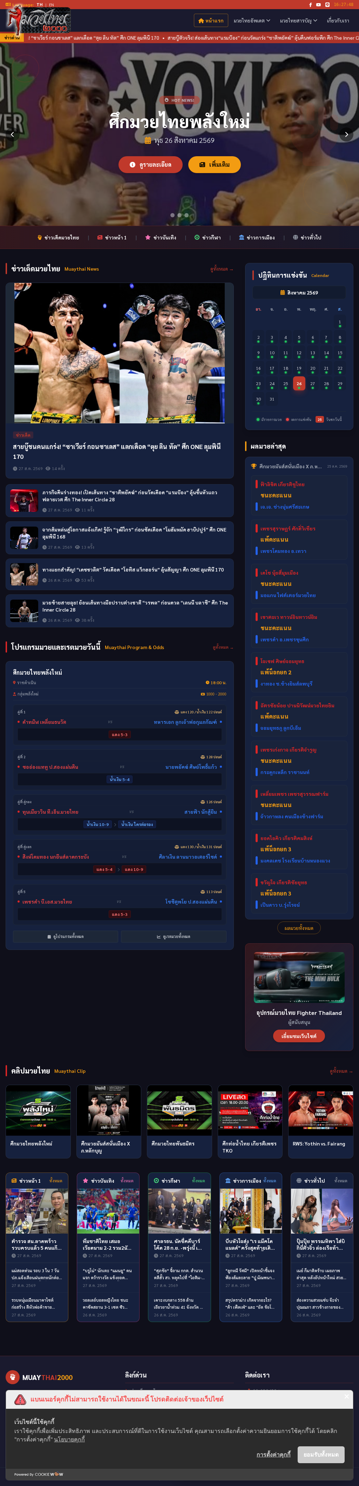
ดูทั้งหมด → (222, 268)
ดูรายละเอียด (154, 164)
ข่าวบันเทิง (165, 237)
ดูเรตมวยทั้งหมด (176, 936)
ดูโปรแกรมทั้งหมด (68, 936)
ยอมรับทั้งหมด (321, 1454)
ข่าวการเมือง (261, 237)
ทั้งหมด (55, 1180)
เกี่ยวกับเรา (338, 20)
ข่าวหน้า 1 (116, 237)
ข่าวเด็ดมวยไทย (62, 237)
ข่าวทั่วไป (311, 237)
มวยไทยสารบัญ (296, 20)
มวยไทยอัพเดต (249, 20)
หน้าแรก (214, 20)
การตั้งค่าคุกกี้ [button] (274, 1454)
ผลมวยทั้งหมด (299, 928)
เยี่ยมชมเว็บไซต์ (299, 1036)
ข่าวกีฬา (211, 237)
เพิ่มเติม (219, 164)
